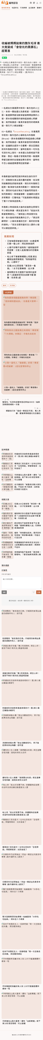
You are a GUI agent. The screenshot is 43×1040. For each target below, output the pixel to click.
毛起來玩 (15, 7)
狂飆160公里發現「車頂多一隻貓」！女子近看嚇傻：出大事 (21, 267)
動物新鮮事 (6, 7)
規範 (4, 592)
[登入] (37, 3)
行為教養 (23, 7)
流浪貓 (12, 285)
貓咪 (4, 285)
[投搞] (34, 3)
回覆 (38, 592)
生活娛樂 (31, 7)
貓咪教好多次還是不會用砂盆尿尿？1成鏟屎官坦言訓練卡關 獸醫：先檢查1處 (21, 275)
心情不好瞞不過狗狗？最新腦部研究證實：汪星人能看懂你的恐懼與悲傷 (23, 250)
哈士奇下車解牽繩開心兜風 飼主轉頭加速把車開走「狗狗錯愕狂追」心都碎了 (22, 259)
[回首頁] (10, 3)
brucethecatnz (21, 131)
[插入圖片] (33, 592)
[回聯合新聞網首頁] (5, 3)
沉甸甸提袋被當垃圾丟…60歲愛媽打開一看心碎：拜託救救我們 (23, 242)
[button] (31, 3)
